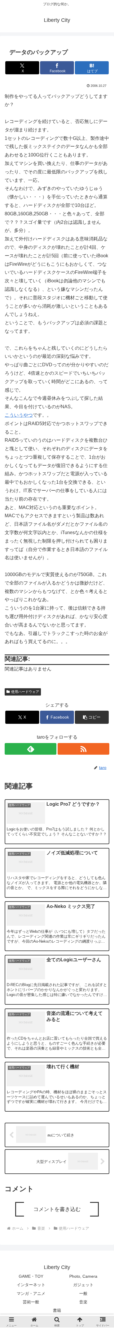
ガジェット (83, 1284)
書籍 (57, 1310)
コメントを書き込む (57, 1209)
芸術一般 (31, 1302)
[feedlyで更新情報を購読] (30, 749)
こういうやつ (19, 415)
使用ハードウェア (25, 692)
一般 (83, 1293)
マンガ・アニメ (31, 1293)
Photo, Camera (83, 1276)
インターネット (31, 1284)
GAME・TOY (31, 1276)
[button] (92, 717)
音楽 (83, 1302)
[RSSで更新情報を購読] (83, 749)
